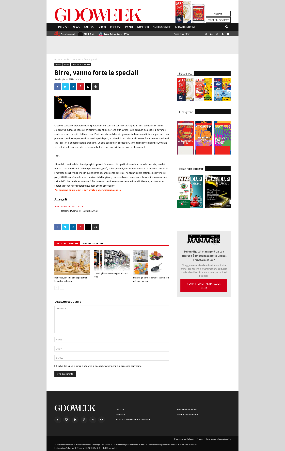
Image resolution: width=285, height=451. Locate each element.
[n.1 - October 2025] (190, 192)
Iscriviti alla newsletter (218, 19)
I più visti (62, 27)
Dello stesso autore (92, 243)
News (76, 27)
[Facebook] (200, 33)
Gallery (89, 27)
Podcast (115, 27)
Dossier (66, 59)
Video (102, 27)
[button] (227, 27)
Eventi (129, 27)
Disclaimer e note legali (184, 439)
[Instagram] (205, 33)
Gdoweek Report (185, 27)
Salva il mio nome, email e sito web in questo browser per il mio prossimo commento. (100, 365)
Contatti (120, 409)
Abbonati (218, 13)
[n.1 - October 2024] (218, 192)
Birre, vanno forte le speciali (68, 206)
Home (57, 59)
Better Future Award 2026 (116, 34)
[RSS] (222, 33)
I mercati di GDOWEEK (81, 64)
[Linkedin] (211, 33)
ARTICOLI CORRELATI (67, 243)
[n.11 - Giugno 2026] (203, 90)
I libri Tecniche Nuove (187, 414)
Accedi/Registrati (182, 34)
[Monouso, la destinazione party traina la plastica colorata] (72, 262)
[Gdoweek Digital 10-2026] (203, 136)
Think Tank (89, 34)
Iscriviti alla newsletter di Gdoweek (133, 419)
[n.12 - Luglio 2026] (183, 12)
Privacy (200, 439)
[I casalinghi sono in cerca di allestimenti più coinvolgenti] (151, 262)
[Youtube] (228, 33)
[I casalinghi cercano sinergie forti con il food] (112, 260)
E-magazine (186, 112)
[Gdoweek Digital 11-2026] (198, 18)
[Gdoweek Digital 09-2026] (222, 136)
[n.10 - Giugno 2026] (222, 90)
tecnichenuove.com (187, 409)
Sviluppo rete (162, 27)
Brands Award (68, 34)
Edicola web (185, 73)
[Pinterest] (216, 33)
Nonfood (143, 27)
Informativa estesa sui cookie (218, 439)
